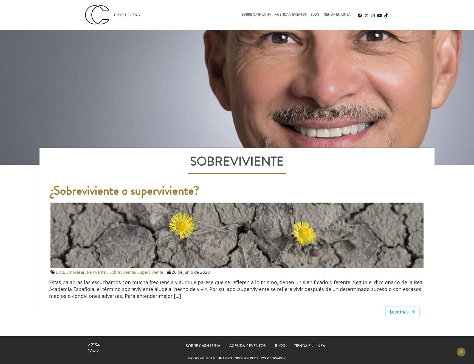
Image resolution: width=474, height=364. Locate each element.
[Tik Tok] (386, 15)
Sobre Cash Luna (256, 15)
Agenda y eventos (291, 15)
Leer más (400, 312)
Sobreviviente (122, 272)
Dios (60, 272)
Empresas (75, 272)
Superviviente (150, 272)
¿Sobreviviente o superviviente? (124, 191)
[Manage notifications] (461, 352)
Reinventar (97, 272)
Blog (315, 15)
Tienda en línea (337, 15)
